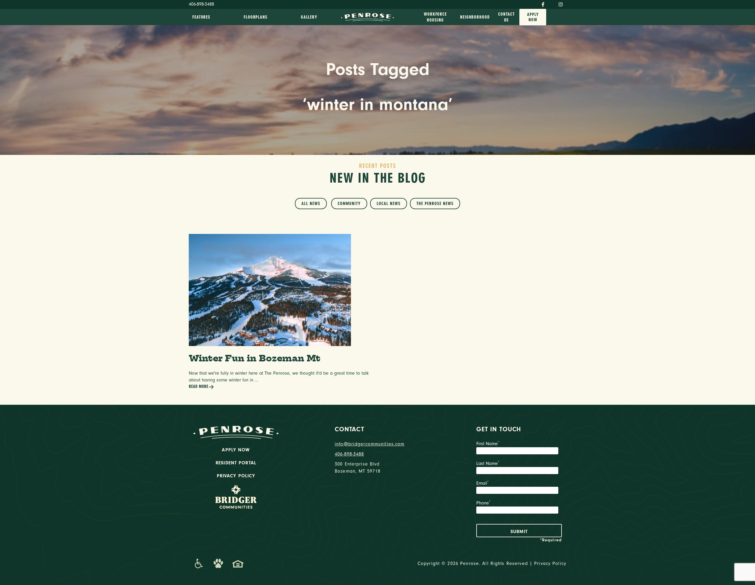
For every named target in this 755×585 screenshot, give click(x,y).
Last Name (487, 463)
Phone (483, 503)
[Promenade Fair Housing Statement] (238, 563)
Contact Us (506, 17)
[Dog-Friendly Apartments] (218, 563)
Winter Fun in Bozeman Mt (255, 358)
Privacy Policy (236, 476)
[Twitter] (551, 3)
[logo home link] (367, 16)
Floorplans (255, 17)
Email (482, 483)
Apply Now (533, 17)
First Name (487, 443)
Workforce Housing (435, 17)
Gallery (309, 17)
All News (310, 203)
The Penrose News (435, 203)
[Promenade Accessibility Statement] (199, 563)
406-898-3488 (201, 4)
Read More (198, 386)
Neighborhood (475, 17)
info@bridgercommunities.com (370, 444)
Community (349, 203)
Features (201, 17)
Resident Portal (236, 463)
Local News (389, 203)
